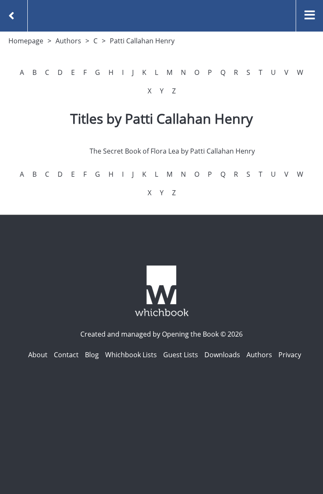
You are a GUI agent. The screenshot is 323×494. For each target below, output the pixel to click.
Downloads (222, 354)
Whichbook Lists (131, 354)
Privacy (289, 354)
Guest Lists (180, 354)
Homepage (25, 40)
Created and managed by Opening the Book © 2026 (161, 334)
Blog (92, 354)
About (38, 354)
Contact (66, 354)
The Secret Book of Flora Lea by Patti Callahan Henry (172, 151)
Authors (68, 40)
